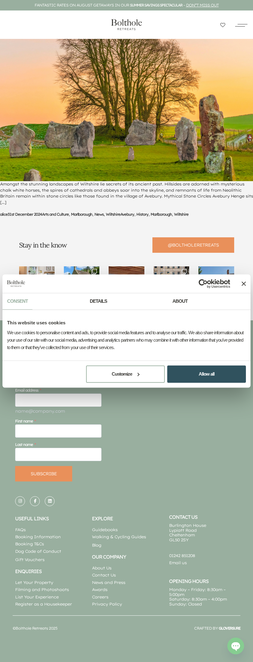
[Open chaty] (235, 646)
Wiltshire (113, 214)
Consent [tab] (17, 301)
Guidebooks (105, 529)
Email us (178, 562)
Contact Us (104, 574)
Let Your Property (34, 582)
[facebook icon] (35, 501)
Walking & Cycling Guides (119, 536)
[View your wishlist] (222, 25)
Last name (24, 444)
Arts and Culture (55, 214)
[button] (241, 25)
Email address (26, 390)
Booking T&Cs (29, 543)
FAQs (20, 529)
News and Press (108, 582)
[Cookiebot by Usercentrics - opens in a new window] (203, 283)
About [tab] (180, 301)
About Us (101, 567)
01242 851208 (182, 555)
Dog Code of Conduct (38, 551)
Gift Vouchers (29, 559)
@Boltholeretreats (193, 245)
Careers (100, 596)
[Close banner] (244, 283)
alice (4, 214)
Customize (122, 374)
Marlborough (81, 214)
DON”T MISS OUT (202, 5)
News (99, 214)
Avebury (127, 214)
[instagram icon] (20, 501)
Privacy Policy (107, 604)
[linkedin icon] (50, 501)
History (142, 214)
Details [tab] (98, 301)
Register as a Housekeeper (43, 604)
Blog (96, 545)
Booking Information (38, 536)
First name (24, 420)
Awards (99, 589)
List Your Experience (37, 596)
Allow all (206, 374)
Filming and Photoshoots (42, 589)
